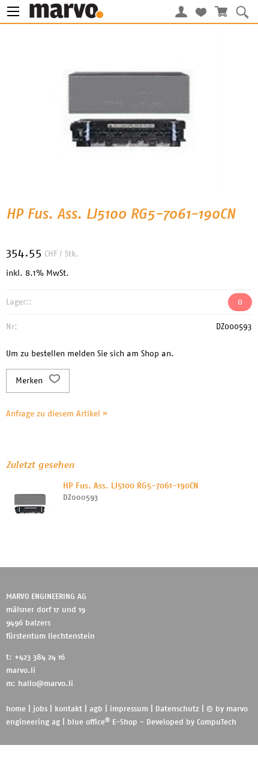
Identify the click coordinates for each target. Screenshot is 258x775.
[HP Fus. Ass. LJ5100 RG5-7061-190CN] (30, 504)
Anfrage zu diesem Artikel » (56, 414)
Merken (30, 381)
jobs (40, 709)
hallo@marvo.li (45, 684)
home (16, 709)
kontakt (68, 709)
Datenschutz (177, 709)
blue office (88, 722)
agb (96, 709)
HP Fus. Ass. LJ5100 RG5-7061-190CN (131, 486)
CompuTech (216, 722)
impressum (129, 709)
